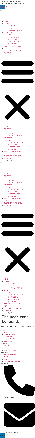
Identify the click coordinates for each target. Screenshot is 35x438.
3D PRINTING (12, 44)
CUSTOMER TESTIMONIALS (13, 51)
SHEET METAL (12, 39)
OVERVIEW (11, 26)
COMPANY (7, 24)
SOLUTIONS (8, 33)
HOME (6, 21)
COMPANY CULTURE (14, 30)
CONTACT (7, 53)
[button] (17, 90)
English (9, 160)
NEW (5, 48)
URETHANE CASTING (15, 37)
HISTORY (10, 28)
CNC (9, 35)
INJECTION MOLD (13, 42)
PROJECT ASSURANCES (12, 46)
